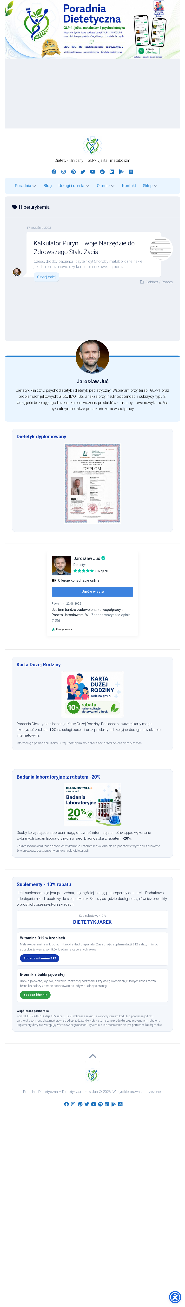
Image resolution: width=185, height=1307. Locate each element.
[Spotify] (102, 172)
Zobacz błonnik (35, 995)
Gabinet (152, 282)
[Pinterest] (73, 172)
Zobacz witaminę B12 (39, 958)
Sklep (147, 185)
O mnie (103, 185)
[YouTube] (92, 172)
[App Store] (131, 172)
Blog (48, 185)
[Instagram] (63, 172)
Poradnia (23, 185)
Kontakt (129, 185)
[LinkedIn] (112, 172)
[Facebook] (54, 172)
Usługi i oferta (71, 185)
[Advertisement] (92, 94)
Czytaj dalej (46, 277)
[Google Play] (121, 172)
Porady (167, 282)
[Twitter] (83, 172)
